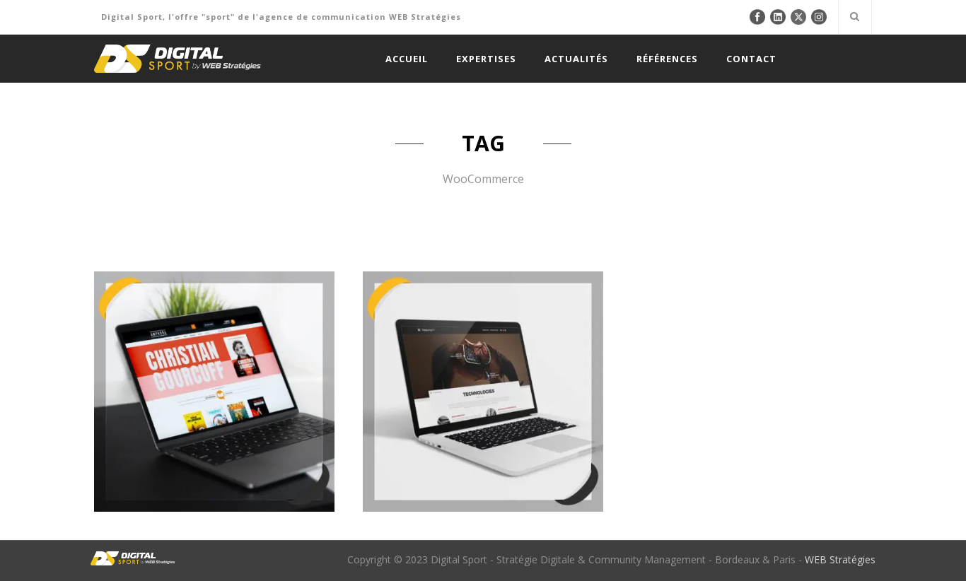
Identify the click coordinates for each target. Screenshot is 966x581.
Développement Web (231, 433)
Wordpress (303, 449)
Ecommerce (306, 433)
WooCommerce (242, 449)
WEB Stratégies (840, 559)
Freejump (482, 336)
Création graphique (138, 433)
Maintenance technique (152, 449)
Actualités (576, 58)
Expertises (486, 58)
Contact (751, 58)
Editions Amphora (214, 336)
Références (667, 58)
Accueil (406, 58)
